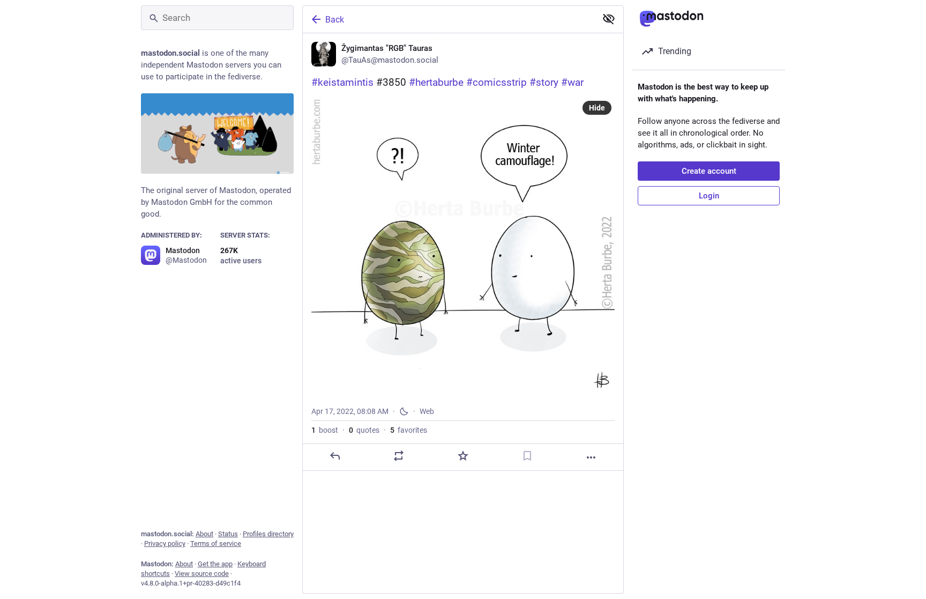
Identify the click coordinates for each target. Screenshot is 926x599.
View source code (202, 574)
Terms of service (215, 543)
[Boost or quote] (398, 455)
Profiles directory (268, 534)
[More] (591, 457)
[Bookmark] (527, 455)
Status (228, 534)
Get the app (215, 564)
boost (324, 430)
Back (334, 19)
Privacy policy (164, 543)
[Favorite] (463, 455)
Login (709, 196)
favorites (408, 430)
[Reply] (334, 455)
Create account (709, 171)
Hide (597, 107)
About (204, 534)
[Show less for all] (608, 19)
